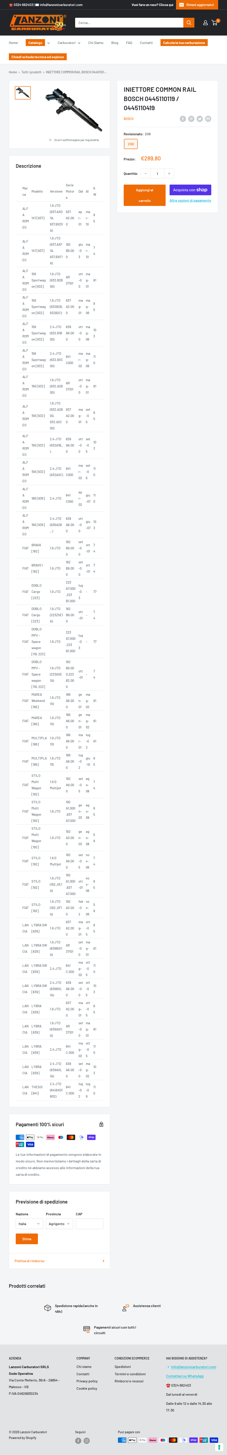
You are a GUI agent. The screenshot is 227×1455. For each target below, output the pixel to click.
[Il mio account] (205, 22)
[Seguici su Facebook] (78, 1440)
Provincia (53, 1214)
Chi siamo (84, 1366)
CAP (79, 1214)
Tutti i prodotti (31, 72)
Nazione (22, 1214)
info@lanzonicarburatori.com (193, 1367)
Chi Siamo (96, 42)
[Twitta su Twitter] (200, 118)
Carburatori (67, 42)
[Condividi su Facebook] (183, 118)
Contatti (146, 42)
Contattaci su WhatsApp (185, 1376)
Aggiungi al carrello (144, 195)
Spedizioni (123, 1366)
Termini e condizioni (130, 1374)
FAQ (129, 42)
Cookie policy (86, 1388)
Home (13, 42)
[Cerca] (188, 23)
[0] (214, 22)
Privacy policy (87, 1381)
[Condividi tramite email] (208, 118)
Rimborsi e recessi (129, 1381)
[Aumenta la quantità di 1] (169, 173)
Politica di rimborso (30, 1261)
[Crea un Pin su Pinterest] (191, 118)
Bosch (128, 119)
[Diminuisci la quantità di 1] (145, 173)
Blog (114, 42)
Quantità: (131, 173)
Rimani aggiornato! (200, 5)
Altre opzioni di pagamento (190, 200)
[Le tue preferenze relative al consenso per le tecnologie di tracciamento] (219, 1447)
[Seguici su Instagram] (87, 1440)
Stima (26, 1239)
